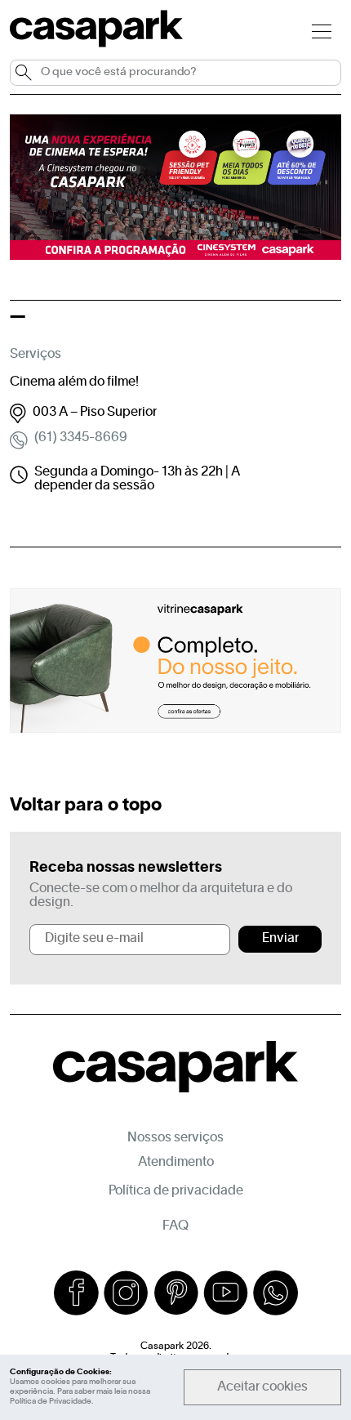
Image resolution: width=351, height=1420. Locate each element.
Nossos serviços (175, 1138)
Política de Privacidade (50, 1401)
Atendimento (176, 1162)
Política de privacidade (176, 1191)
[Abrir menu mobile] (321, 31)
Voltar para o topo (86, 805)
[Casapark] (96, 44)
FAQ (175, 1226)
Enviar (280, 938)
